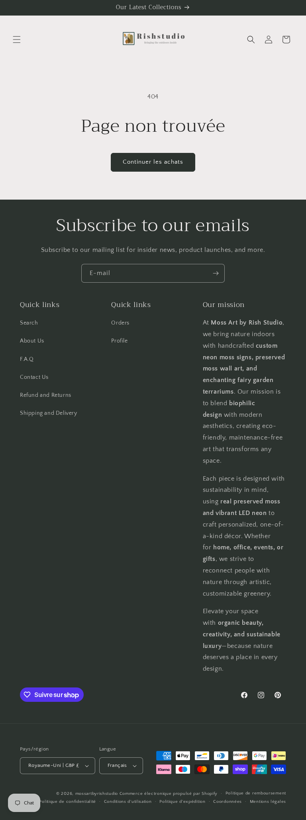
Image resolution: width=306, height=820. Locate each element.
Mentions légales (268, 801)
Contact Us (34, 377)
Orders (120, 323)
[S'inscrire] (215, 273)
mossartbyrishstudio (96, 793)
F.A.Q (27, 359)
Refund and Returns (45, 395)
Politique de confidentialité (67, 801)
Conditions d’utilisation (128, 801)
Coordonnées (227, 801)
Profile (119, 341)
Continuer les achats (153, 161)
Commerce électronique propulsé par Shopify (169, 793)
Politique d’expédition (182, 801)
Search (29, 323)
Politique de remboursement (256, 793)
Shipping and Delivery (48, 413)
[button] (17, 39)
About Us (32, 341)
